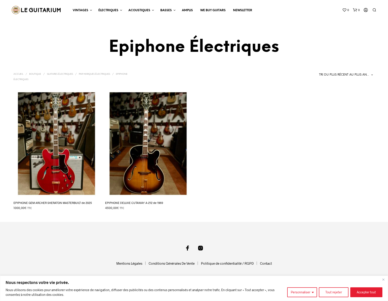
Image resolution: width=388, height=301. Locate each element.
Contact (266, 263)
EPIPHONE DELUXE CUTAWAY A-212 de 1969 (134, 203)
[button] (345, 10)
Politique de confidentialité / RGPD (227, 263)
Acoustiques (139, 10)
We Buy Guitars (213, 10)
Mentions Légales (129, 263)
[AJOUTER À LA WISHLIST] (57, 188)
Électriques (108, 10)
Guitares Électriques (60, 74)
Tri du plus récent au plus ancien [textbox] (346, 74)
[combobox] (347, 75)
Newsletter (242, 10)
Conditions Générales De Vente (172, 263)
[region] (194, 288)
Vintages (80, 10)
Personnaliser (300, 292)
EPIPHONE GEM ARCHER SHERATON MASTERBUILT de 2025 (52, 203)
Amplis (187, 10)
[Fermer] (383, 279)
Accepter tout (366, 292)
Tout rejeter (333, 292)
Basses (166, 10)
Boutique (35, 74)
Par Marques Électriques (94, 74)
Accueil (18, 74)
